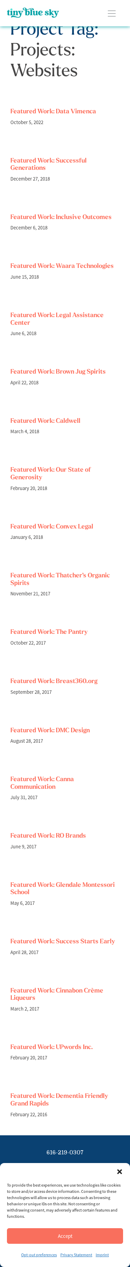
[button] (119, 1171)
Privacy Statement (76, 1255)
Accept (65, 1236)
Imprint (102, 1255)
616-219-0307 (65, 1153)
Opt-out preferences (39, 1255)
